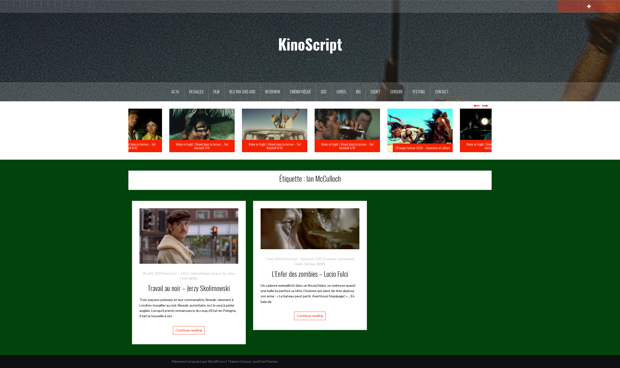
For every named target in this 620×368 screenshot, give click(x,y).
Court (375, 92)
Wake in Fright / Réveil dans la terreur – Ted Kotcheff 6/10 (310, 146)
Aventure (307, 259)
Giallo (298, 264)
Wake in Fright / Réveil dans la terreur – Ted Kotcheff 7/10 (237, 146)
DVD (318, 259)
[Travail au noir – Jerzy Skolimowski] (189, 235)
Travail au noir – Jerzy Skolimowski (189, 288)
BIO (358, 92)
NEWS (193, 278)
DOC (324, 92)
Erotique (330, 259)
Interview (272, 92)
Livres (341, 92)
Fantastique (345, 259)
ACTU (175, 92)
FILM (216, 92)
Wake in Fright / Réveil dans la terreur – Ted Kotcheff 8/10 (165, 146)
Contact (442, 92)
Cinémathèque (300, 92)
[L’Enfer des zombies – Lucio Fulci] (310, 228)
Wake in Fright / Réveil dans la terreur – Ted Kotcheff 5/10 (382, 146)
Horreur (309, 264)
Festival (419, 92)
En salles (196, 92)
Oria (242, 361)
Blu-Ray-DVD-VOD (242, 92)
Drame (216, 273)
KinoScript (310, 44)
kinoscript (170, 273)
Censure (396, 92)
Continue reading (189, 330)
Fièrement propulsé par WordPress (198, 361)
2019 (184, 273)
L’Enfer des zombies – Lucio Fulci (310, 274)
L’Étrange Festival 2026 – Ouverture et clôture (458, 147)
